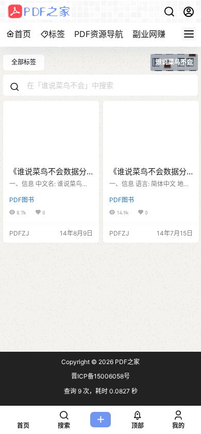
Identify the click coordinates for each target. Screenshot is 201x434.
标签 (56, 34)
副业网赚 (148, 34)
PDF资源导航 (98, 34)
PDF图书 (21, 200)
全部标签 (23, 62)
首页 (22, 34)
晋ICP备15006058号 (100, 376)
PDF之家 (126, 362)
